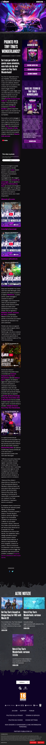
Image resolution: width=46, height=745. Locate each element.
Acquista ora (39, 2)
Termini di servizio (33, 715)
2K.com (14, 711)
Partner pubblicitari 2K (23, 731)
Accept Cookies (33, 742)
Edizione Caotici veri (32, 65)
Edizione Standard (32, 74)
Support (23, 711)
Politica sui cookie (15, 720)
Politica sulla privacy (14, 715)
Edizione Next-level (32, 70)
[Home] (10, 2)
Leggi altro (4, 630)
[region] (23, 739)
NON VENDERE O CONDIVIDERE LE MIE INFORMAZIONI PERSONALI (23, 726)
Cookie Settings (31, 720)
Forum (31, 711)
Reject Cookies (41, 742)
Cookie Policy (32, 740)
